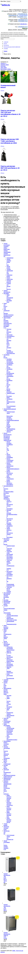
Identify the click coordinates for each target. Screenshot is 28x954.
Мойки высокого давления (6, 627)
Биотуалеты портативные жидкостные (10, 557)
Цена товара (4, 67)
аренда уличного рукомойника (10, 456)
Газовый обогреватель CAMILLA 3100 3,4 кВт (7, 935)
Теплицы (9, 269)
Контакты (6, 45)
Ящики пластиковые (7, 724)
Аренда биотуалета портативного (10, 483)
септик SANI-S (8, 710)
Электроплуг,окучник (12, 620)
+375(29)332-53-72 (22, 19)
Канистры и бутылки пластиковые (10, 655)
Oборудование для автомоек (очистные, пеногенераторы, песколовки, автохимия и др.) (8, 322)
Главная (6, 42)
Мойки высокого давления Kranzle (9, 797)
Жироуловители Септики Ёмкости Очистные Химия (7, 691)
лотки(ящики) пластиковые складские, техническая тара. (10, 732)
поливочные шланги (9, 275)
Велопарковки (7, 601)
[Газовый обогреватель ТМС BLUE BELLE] (12, 903)
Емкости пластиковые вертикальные (10, 664)
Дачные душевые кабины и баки (9, 262)
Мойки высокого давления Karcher (9, 820)
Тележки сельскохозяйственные (12, 615)
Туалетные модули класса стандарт (9, 589)
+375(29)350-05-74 (13, 15)
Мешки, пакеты (5, 760)
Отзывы (6, 48)
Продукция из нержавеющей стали (7, 772)
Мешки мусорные (9, 391)
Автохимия (6, 293)
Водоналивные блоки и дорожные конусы (7, 743)
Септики (8, 717)
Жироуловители (10, 715)
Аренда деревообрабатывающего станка (13, 469)
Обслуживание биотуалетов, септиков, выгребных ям (7, 595)
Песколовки (9, 335)
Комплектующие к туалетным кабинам (11, 548)
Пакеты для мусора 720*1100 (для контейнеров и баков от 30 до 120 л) (10, 113)
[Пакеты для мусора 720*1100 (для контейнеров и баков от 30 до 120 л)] (7, 107)
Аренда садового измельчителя (10, 464)
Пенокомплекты (10, 336)
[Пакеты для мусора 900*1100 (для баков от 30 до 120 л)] (5, 163)
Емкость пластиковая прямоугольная (10, 660)
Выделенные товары (6, 69)
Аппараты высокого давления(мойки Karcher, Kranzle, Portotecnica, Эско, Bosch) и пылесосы (7, 787)
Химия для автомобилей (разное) (10, 297)
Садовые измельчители (10, 617)
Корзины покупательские (10, 727)
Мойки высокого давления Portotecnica (10, 803)
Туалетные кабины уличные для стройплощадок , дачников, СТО (10, 565)
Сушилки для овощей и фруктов (9, 286)
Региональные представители (12, 47)
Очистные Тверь (9, 696)
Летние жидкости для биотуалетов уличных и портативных (10, 504)
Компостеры (10, 279)
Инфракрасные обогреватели (7, 778)
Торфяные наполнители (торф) (10, 526)
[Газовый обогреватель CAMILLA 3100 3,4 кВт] (12, 931)
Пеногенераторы (11, 353)
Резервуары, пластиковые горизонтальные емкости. (10, 649)
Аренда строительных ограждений (10, 460)
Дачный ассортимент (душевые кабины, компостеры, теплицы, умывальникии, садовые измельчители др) (7, 250)
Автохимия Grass (9, 301)
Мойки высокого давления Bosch (9, 809)
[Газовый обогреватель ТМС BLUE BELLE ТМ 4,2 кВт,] (12, 872)
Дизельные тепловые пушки (6, 828)
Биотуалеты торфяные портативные (10, 573)
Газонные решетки (9, 281)
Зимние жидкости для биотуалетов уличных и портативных (10, 533)
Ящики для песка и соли (5, 305)
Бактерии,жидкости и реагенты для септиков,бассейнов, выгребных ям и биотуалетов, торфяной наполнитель (9, 492)
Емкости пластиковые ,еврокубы (7, 644)
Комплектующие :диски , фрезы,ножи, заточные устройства (11, 415)
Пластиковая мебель (7, 603)
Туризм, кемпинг (5, 824)
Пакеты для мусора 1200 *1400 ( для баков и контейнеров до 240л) (10, 141)
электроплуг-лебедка (10, 431)
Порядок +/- (4, 63)
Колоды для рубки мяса (5, 685)
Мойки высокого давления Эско (9, 814)
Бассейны (6, 600)
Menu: (4, 1)
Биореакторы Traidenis (10, 713)
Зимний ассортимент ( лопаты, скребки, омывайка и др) (7, 845)
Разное (8, 278)
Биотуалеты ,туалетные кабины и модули (6, 541)
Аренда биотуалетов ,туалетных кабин (10, 474)
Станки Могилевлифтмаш (11, 428)
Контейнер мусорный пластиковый (10, 360)
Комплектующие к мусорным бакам (11, 395)
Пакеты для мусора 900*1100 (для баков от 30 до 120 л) (10, 168)
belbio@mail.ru (23, 24)
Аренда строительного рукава (10, 479)
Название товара (5, 64)
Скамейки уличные (6, 680)
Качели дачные (8, 267)
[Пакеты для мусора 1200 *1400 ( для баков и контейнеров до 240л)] (5, 136)
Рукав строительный (7, 763)
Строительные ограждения (7, 721)
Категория (3, 66)
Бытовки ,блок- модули (6, 767)
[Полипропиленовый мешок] (9, 82)
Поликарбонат (10, 258)
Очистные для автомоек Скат (9, 331)
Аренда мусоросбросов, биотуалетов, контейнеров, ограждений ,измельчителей (8, 436)
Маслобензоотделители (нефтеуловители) (9, 776)
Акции (5, 43)
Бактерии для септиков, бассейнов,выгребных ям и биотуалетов (12, 514)
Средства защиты (6, 719)
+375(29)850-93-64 (22, 21)
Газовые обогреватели (7, 291)
